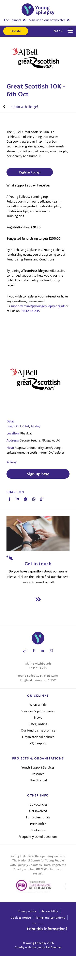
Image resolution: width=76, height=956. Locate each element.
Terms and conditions (50, 917)
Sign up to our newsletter (47, 20)
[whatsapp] (34, 499)
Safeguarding (38, 724)
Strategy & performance (38, 711)
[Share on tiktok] (25, 651)
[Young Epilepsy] (38, 9)
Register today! (30, 172)
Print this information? (47, 928)
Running (11, 461)
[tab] (20, 106)
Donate (16, 31)
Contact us (38, 830)
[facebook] (9, 499)
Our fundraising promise (38, 730)
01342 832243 (38, 668)
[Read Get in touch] (38, 599)
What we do (38, 705)
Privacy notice (27, 911)
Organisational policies (38, 737)
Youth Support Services (38, 767)
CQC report (38, 743)
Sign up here (38, 473)
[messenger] (25, 499)
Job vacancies (38, 804)
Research (38, 774)
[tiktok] (41, 499)
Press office (38, 824)
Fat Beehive (53, 947)
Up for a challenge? (24, 107)
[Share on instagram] (51, 651)
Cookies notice (21, 917)
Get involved (38, 811)
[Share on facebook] (33, 651)
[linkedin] (17, 499)
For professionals (38, 817)
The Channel (12, 20)
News (38, 717)
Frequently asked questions (38, 837)
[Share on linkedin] (42, 651)
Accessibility (49, 911)
